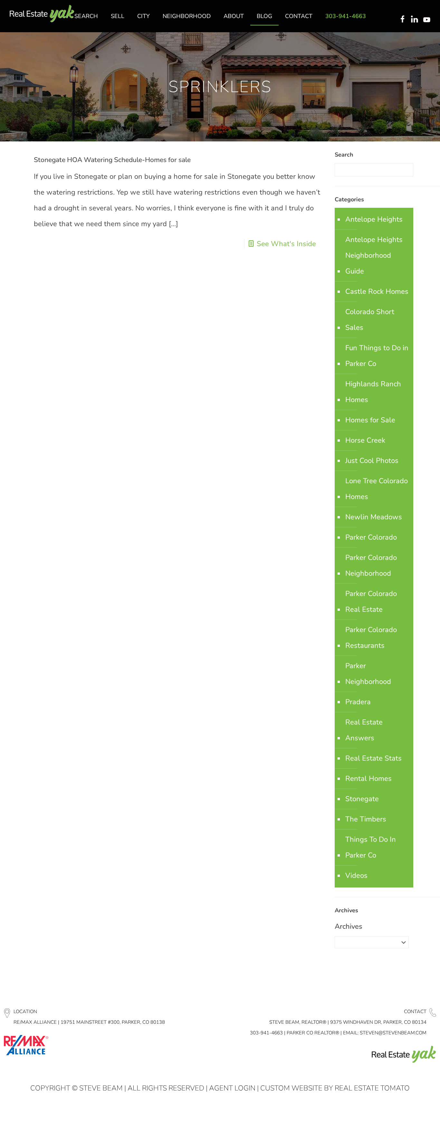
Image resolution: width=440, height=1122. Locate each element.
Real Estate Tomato (372, 1088)
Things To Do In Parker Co (370, 847)
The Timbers (365, 819)
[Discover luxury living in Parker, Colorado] (42, 13)
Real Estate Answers (364, 730)
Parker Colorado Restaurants (371, 637)
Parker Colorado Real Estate (371, 601)
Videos (356, 875)
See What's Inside (286, 244)
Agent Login (232, 1088)
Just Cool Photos (371, 460)
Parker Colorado (371, 537)
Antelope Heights (374, 219)
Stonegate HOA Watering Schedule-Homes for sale (112, 159)
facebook (402, 19)
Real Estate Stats (373, 758)
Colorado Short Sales (369, 319)
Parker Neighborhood (368, 673)
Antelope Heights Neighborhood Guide (374, 255)
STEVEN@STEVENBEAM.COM (393, 1033)
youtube (428, 19)
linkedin (415, 19)
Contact (415, 1011)
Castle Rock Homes (376, 291)
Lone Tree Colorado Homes (376, 489)
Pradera (358, 702)
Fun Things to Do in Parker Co (376, 356)
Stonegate (362, 799)
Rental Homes (368, 778)
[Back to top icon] (409, 1109)
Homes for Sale (370, 420)
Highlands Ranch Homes (373, 392)
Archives (348, 926)
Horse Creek (365, 440)
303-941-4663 (266, 1033)
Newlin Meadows (373, 517)
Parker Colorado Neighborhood (371, 565)
